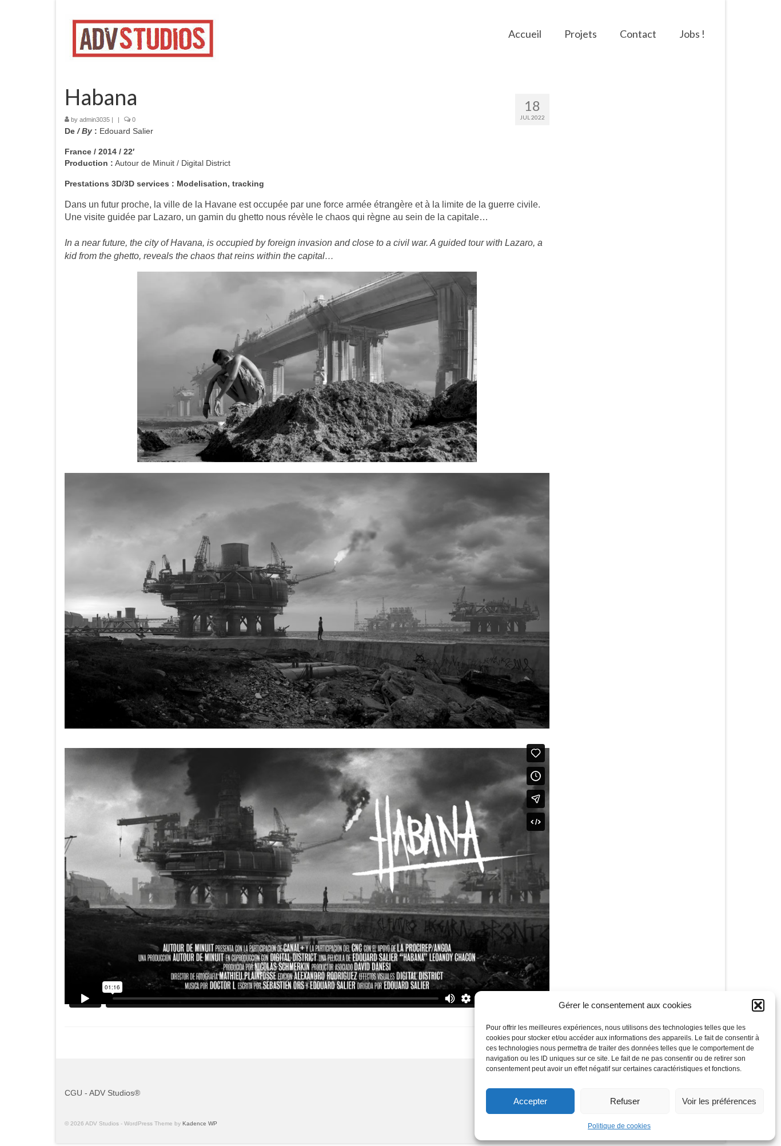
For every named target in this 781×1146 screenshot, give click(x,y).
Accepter (530, 1101)
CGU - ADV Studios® (102, 1092)
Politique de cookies (619, 1126)
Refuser (625, 1101)
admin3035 (94, 119)
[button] (758, 1005)
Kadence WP (199, 1123)
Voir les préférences (719, 1101)
